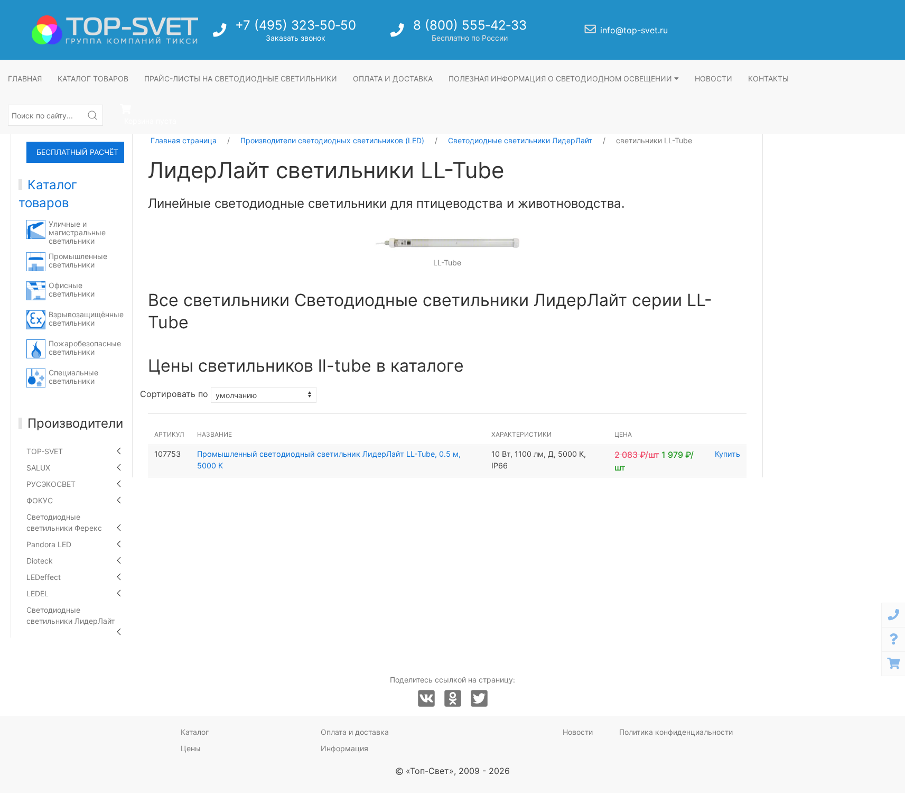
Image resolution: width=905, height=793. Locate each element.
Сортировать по (174, 394)
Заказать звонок (295, 37)
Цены (191, 748)
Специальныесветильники (73, 376)
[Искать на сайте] (92, 115)
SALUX (38, 467)
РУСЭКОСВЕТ (51, 484)
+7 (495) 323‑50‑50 (295, 25)
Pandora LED (48, 544)
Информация (344, 748)
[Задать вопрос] (893, 639)
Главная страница (184, 140)
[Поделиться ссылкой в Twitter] (479, 699)
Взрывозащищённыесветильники (86, 318)
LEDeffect (43, 577)
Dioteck (39, 560)
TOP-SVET (44, 451)
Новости (713, 78)
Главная (25, 78)
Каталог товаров (93, 78)
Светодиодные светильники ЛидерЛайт (70, 615)
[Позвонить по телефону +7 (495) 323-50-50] (220, 33)
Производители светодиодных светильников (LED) (332, 140)
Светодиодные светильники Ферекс (64, 522)
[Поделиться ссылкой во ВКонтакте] (426, 699)
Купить (727, 453)
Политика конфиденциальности (676, 731)
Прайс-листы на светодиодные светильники (240, 78)
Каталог (195, 731)
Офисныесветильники (72, 289)
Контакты (768, 78)
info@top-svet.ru (634, 30)
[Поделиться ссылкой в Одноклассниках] (452, 699)
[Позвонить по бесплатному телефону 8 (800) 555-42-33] (398, 33)
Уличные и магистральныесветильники (77, 232)
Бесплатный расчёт (77, 151)
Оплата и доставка (393, 78)
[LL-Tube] (447, 242)
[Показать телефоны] (893, 615)
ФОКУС (39, 500)
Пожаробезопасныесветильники (85, 347)
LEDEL (37, 593)
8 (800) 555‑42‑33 (470, 25)
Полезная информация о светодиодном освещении (561, 78)
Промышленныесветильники (78, 260)
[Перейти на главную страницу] (115, 30)
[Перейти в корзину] (893, 664)
